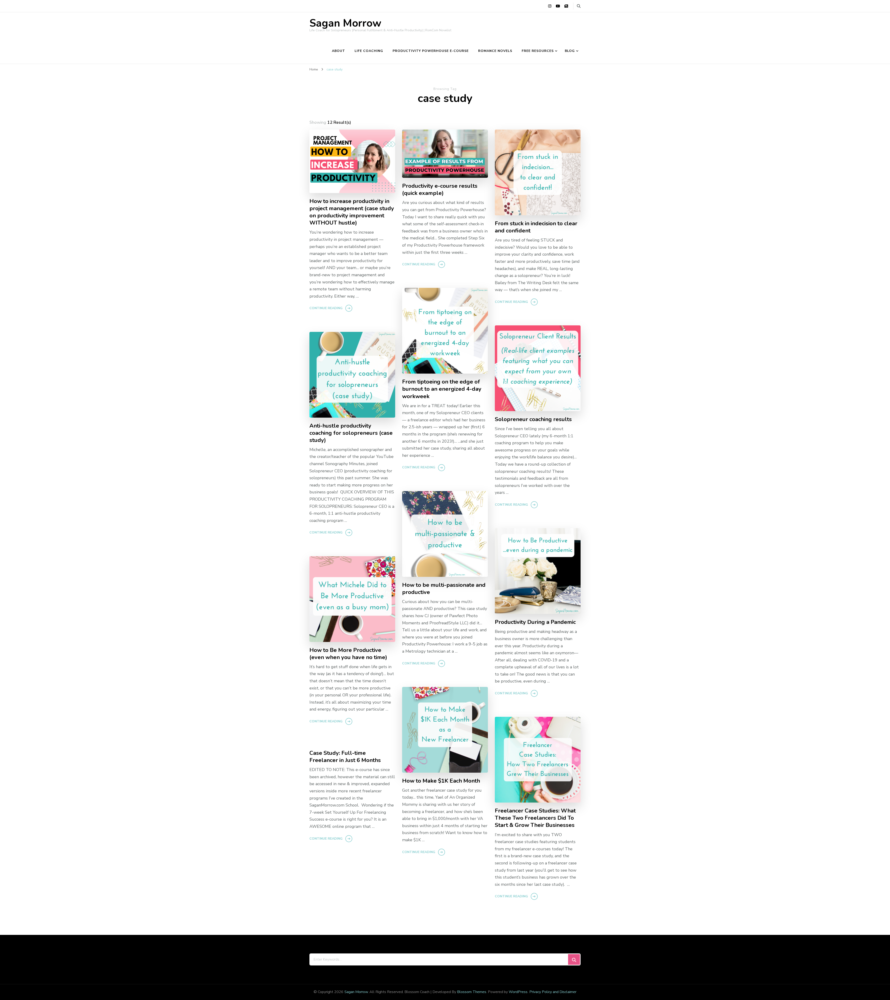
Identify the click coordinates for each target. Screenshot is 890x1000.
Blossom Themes (471, 991)
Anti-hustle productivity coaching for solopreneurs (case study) (351, 433)
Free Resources (538, 51)
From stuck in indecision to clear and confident (536, 227)
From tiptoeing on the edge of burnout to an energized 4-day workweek (441, 389)
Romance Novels (495, 51)
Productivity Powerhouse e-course (431, 51)
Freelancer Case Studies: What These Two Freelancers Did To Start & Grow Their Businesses (535, 818)
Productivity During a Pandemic (535, 622)
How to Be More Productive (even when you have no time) (348, 654)
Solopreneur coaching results (533, 419)
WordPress (518, 991)
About (338, 51)
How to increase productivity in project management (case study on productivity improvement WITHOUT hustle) (351, 212)
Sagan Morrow (345, 23)
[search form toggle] (579, 6)
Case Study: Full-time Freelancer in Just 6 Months (345, 756)
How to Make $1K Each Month (441, 780)
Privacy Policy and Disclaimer (552, 991)
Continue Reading (326, 308)
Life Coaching (369, 51)
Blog (570, 51)
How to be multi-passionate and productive (444, 588)
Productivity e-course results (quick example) (439, 189)
